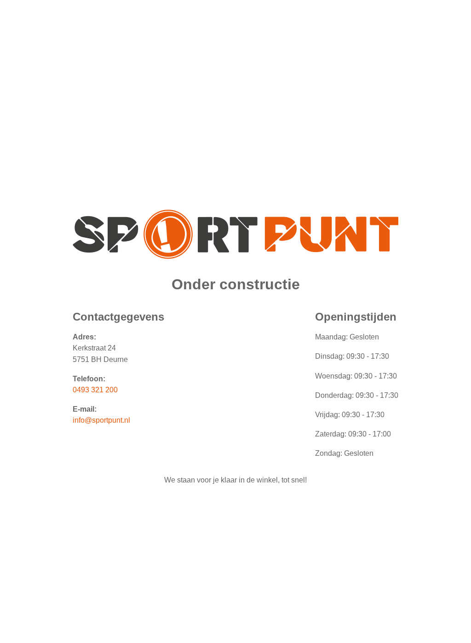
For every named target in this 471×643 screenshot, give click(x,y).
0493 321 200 (95, 390)
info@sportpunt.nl (101, 420)
